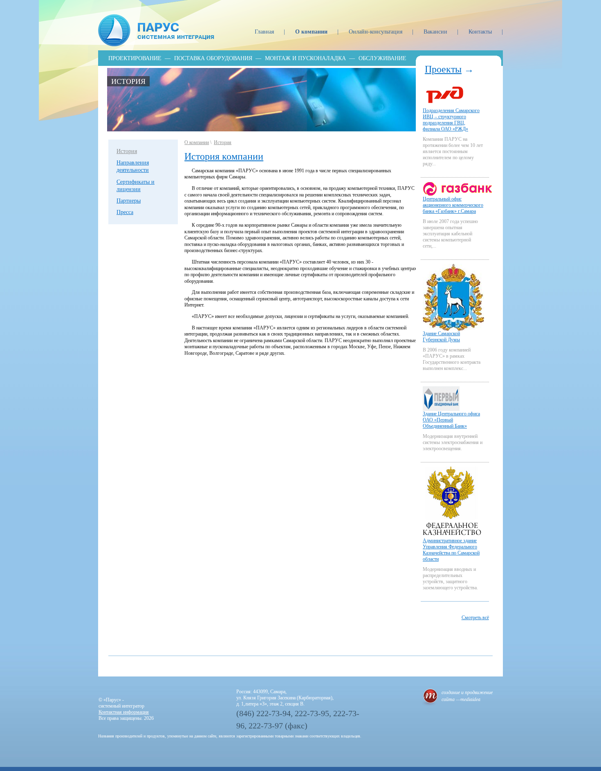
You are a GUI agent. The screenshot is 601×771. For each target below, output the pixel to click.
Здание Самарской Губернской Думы (441, 337)
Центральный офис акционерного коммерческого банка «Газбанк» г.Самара (453, 205)
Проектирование (134, 58)
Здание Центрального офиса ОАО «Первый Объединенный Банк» (451, 420)
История (128, 81)
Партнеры (129, 201)
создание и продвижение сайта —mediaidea (467, 695)
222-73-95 (312, 713)
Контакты (481, 32)
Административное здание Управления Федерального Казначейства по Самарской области (451, 550)
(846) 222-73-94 (263, 713)
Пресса (125, 212)
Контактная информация (124, 712)
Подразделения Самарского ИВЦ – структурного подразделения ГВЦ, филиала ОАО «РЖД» (451, 120)
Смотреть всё (475, 617)
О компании (312, 32)
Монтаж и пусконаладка (305, 58)
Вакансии (436, 32)
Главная (265, 32)
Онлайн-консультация (376, 32)
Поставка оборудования (213, 58)
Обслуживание (382, 58)
